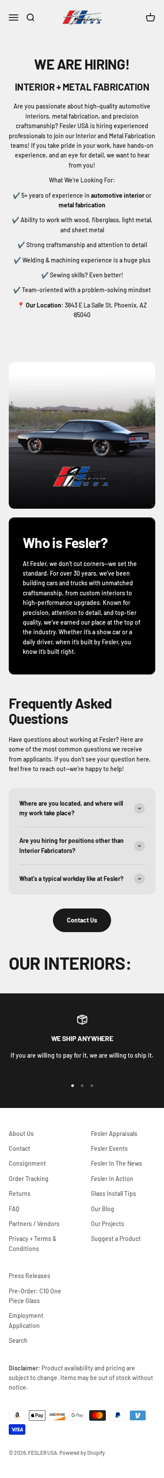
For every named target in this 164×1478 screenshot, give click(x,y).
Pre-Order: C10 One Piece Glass (35, 1295)
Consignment (27, 1163)
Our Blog (102, 1208)
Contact (19, 1148)
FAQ (14, 1208)
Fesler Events (109, 1148)
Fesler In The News (116, 1163)
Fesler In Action (112, 1178)
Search (18, 1340)
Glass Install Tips (113, 1193)
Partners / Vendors (34, 1223)
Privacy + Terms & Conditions (32, 1243)
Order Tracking (29, 1178)
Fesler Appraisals (114, 1133)
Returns (20, 1193)
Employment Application (26, 1320)
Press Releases (29, 1275)
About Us (21, 1133)
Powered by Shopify (82, 1453)
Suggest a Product (116, 1238)
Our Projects (107, 1223)
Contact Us (82, 920)
